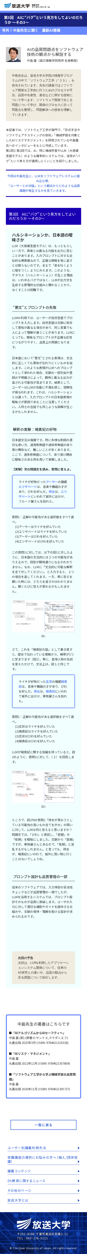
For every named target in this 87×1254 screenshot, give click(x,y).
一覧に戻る (44, 1124)
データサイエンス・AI (41, 5)
